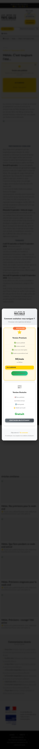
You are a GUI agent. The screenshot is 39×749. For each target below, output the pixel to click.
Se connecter (24, 432)
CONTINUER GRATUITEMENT (19, 420)
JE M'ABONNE (11, 367)
